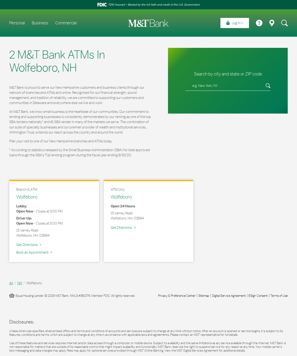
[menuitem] (234, 23)
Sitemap (203, 296)
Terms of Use (279, 296)
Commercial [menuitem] (66, 23)
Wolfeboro (26, 197)
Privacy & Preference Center (177, 296)
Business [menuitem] (40, 23)
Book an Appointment (32, 252)
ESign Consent (258, 296)
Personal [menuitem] (17, 23)
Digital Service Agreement (229, 296)
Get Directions (28, 244)
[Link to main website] (148, 23)
